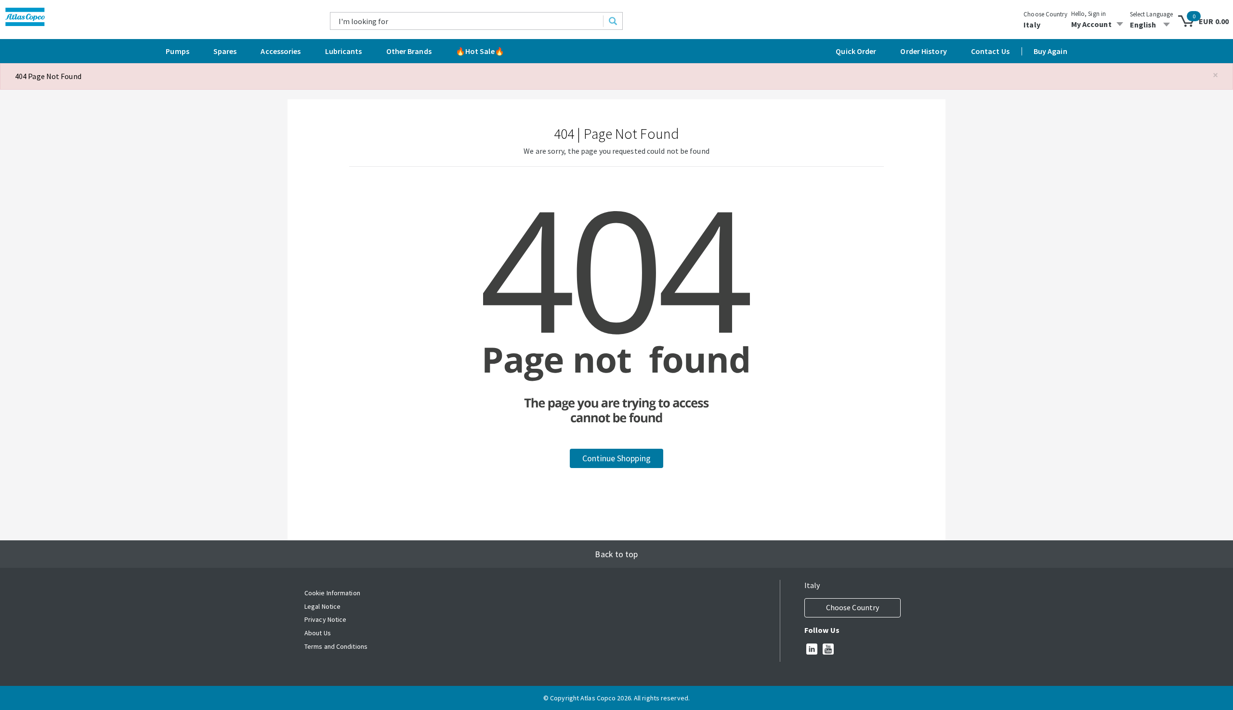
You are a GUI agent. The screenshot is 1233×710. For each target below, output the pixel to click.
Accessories (281, 51)
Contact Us (990, 51)
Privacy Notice (325, 619)
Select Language (1151, 14)
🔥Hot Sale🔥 (480, 51)
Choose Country (1045, 14)
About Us (317, 633)
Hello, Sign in (1088, 14)
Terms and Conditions (335, 646)
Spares (225, 51)
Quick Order (856, 51)
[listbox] (1151, 24)
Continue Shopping (616, 458)
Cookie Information (332, 593)
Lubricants (343, 51)
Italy (1031, 24)
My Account (1091, 24)
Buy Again (1050, 51)
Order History (923, 51)
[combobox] (466, 21)
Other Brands (409, 51)
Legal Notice (322, 606)
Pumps (177, 51)
